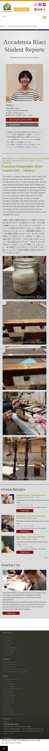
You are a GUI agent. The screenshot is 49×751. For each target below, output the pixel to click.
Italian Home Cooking (27, 507)
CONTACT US (9, 655)
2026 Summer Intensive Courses (15, 672)
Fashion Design (9, 700)
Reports (23, 158)
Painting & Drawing (11, 679)
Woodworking (14, 125)
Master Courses (9, 667)
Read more (25, 511)
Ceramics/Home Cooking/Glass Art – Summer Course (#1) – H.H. (31, 496)
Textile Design (9, 703)
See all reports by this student (20, 120)
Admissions (8, 638)
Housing (7, 645)
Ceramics (38, 507)
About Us (7, 636)
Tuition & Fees (9, 643)
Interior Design (9, 693)
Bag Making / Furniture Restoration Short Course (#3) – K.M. (30, 517)
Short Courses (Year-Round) (14, 669)
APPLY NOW (8, 652)
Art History (7, 682)
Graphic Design (9, 698)
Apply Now (22, 9)
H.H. (31, 505)
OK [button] (4, 748)
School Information (10, 650)
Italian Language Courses (13, 714)
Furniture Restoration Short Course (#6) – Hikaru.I (22, 168)
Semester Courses (10, 665)
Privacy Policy (9, 734)
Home (3, 26)
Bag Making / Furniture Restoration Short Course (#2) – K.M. (30, 538)
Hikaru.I (9, 161)
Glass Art (44, 507)
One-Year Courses (10, 662)
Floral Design (8, 712)
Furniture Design (10, 696)
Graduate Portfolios (11, 648)
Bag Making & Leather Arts (29, 528)
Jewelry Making (9, 684)
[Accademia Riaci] (6, 7)
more (46, 558)
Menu (5, 17)
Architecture (8, 691)
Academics (8, 641)
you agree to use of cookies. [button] (12, 743)
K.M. (31, 526)
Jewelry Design (9, 686)
